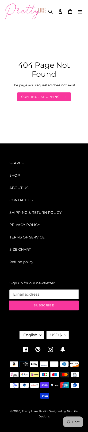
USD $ (56, 335)
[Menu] (80, 11)
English (30, 335)
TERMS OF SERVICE (27, 237)
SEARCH (16, 163)
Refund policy (21, 262)
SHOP (14, 175)
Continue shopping (40, 97)
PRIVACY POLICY (24, 224)
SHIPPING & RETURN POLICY (35, 212)
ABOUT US (18, 188)
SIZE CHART (20, 249)
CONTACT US (21, 200)
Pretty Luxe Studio (35, 411)
